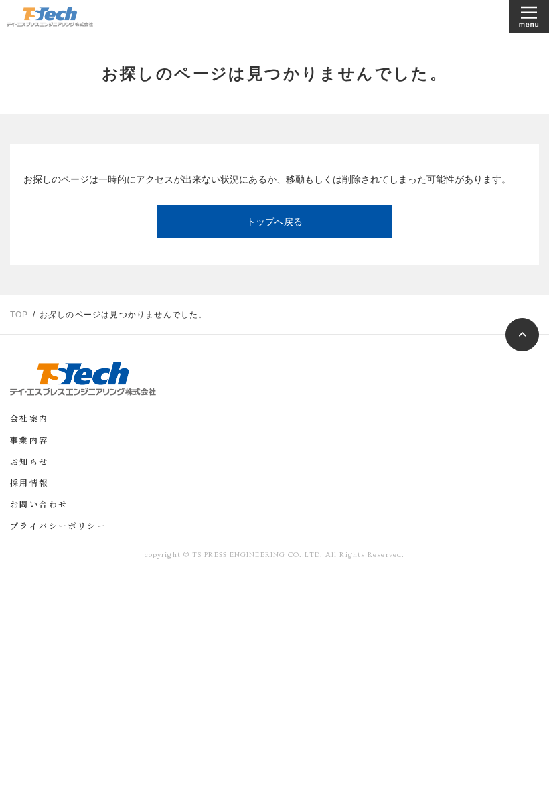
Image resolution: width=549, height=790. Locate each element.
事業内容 (29, 441)
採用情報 (29, 484)
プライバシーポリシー (58, 527)
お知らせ (29, 463)
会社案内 (29, 420)
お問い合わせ (39, 505)
